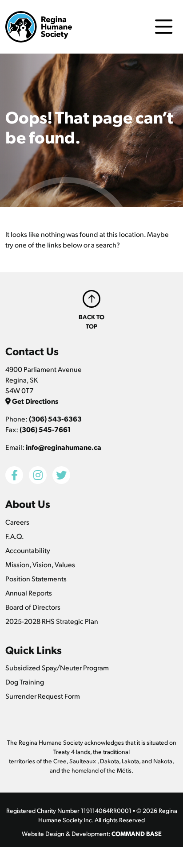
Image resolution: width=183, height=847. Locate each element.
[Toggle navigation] (164, 27)
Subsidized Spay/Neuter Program (57, 667)
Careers (17, 521)
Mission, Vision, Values (40, 564)
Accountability (27, 550)
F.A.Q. (14, 536)
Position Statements (36, 578)
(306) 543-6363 (55, 418)
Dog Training (24, 681)
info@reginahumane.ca (63, 447)
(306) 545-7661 (45, 429)
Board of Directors (32, 606)
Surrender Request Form (42, 695)
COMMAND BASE (136, 833)
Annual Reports (28, 592)
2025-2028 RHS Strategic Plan (51, 621)
